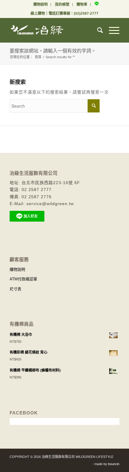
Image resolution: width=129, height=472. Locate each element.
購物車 (81, 4)
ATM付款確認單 (23, 279)
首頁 (38, 57)
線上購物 (38, 13)
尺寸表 (15, 289)
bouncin (113, 464)
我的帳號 (62, 4)
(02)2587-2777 (86, 13)
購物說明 (40, 4)
